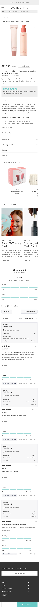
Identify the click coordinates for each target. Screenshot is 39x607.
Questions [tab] (14, 306)
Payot (17, 189)
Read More (5, 260)
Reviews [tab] (5, 306)
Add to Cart (27, 604)
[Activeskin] (19, 7)
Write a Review (31, 312)
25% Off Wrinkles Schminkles (19, 2)
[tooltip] (9, 383)
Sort (20, 319)
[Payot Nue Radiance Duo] (17, 168)
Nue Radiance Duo (17, 192)
